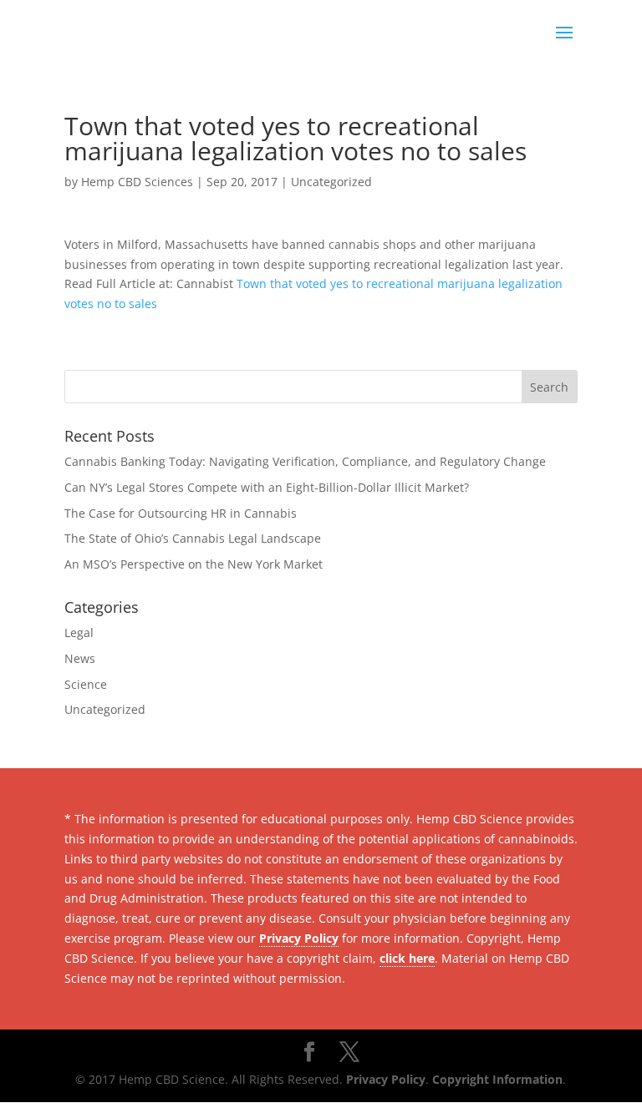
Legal (79, 632)
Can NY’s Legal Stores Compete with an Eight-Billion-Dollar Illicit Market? (266, 487)
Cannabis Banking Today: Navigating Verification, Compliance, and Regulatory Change (305, 461)
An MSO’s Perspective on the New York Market (193, 564)
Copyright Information (497, 1079)
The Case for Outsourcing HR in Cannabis (180, 513)
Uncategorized (331, 182)
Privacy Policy (299, 938)
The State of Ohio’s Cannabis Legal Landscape (192, 538)
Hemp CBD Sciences (137, 182)
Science (85, 684)
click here (407, 958)
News (79, 658)
